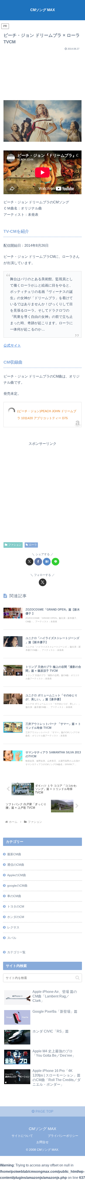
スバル (11, 938)
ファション (14, 544)
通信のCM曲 (15, 864)
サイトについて (22, 1135)
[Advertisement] (42, 73)
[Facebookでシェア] (38, 561)
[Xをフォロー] (42, 582)
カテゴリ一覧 (16, 952)
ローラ (33, 544)
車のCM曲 (14, 896)
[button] (77, 977)
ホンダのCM (15, 917)
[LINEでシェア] (55, 561)
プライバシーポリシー (63, 1135)
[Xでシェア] (29, 561)
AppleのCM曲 (16, 875)
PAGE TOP (44, 1111)
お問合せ (42, 1142)
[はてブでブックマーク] (47, 561)
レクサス (13, 927)
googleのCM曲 (17, 885)
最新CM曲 (14, 854)
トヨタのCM (15, 906)
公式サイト (12, 345)
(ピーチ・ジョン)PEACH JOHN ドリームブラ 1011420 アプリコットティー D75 (46, 414)
